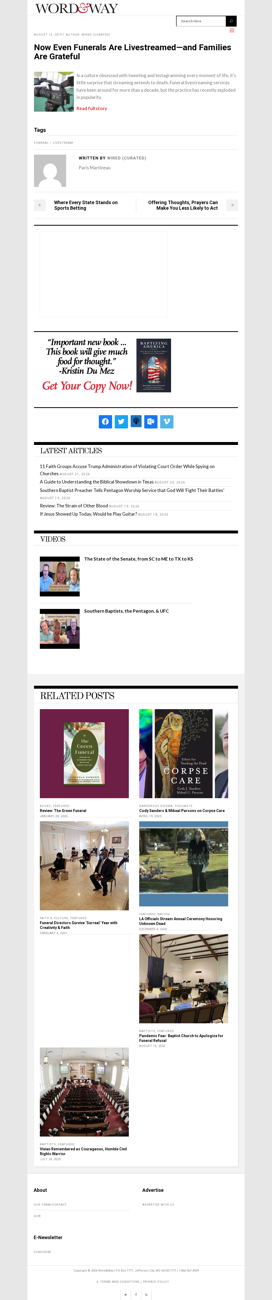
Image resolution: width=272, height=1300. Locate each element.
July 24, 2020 (50, 1159)
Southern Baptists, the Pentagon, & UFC (126, 611)
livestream (63, 143)
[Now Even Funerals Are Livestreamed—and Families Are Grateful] (50, 171)
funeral (41, 143)
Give (37, 1216)
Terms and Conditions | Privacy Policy (134, 1282)
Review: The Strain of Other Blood (74, 505)
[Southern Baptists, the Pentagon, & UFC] (60, 647)
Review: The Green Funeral (63, 811)
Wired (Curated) (126, 158)
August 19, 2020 (152, 1046)
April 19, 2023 (150, 816)
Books (45, 806)
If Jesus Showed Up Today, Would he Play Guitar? (88, 514)
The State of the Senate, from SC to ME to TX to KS (138, 559)
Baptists (147, 1031)
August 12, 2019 (48, 34)
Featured (61, 806)
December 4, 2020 (153, 929)
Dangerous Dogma (156, 806)
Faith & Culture (54, 918)
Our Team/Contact (50, 1204)
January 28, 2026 (53, 816)
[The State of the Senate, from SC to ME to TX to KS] (60, 595)
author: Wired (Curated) (88, 34)
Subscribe (42, 1252)
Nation (164, 914)
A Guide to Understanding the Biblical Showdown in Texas (97, 482)
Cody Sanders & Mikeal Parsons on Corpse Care (182, 811)
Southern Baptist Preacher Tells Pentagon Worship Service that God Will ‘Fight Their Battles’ (132, 490)
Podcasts (184, 806)
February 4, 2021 (53, 933)
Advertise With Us (158, 1204)
